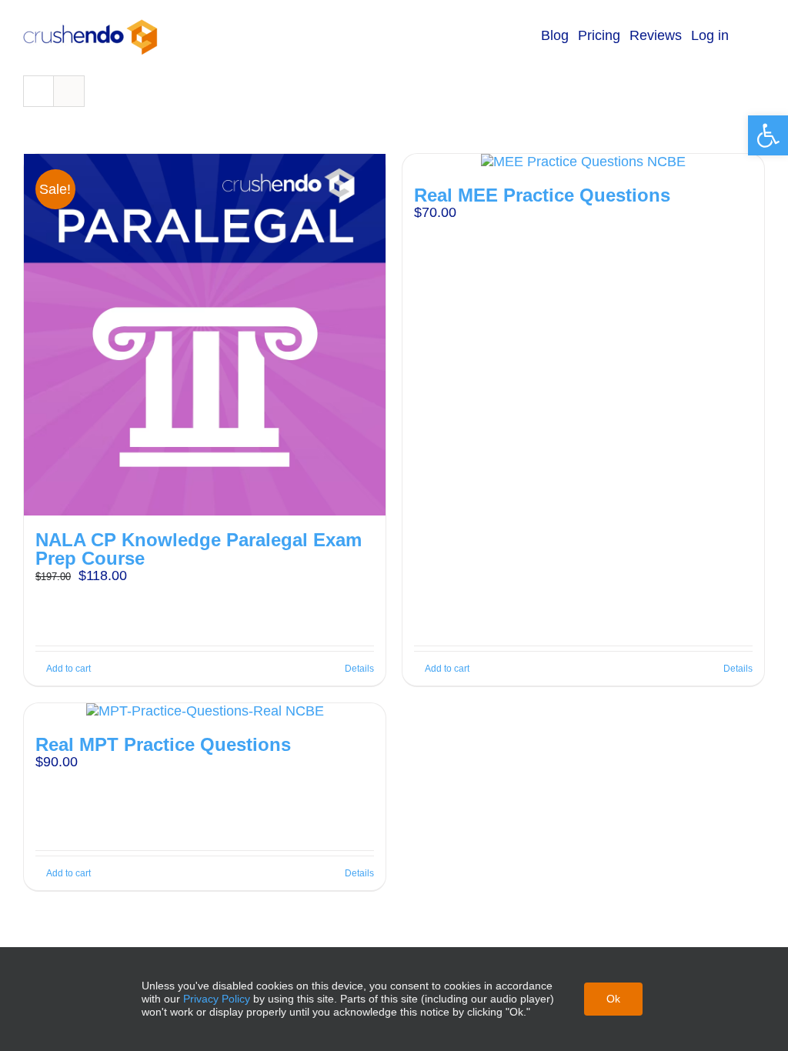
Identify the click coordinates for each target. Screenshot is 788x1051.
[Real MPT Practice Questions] (205, 711)
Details (359, 668)
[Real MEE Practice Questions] (583, 162)
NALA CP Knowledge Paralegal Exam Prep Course (198, 549)
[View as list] (69, 91)
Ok (613, 999)
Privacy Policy (216, 999)
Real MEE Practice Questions (542, 195)
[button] (768, 135)
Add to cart (68, 668)
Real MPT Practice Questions (163, 744)
